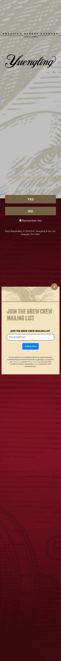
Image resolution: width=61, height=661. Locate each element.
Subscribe (30, 346)
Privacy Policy (32, 362)
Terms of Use (16, 362)
